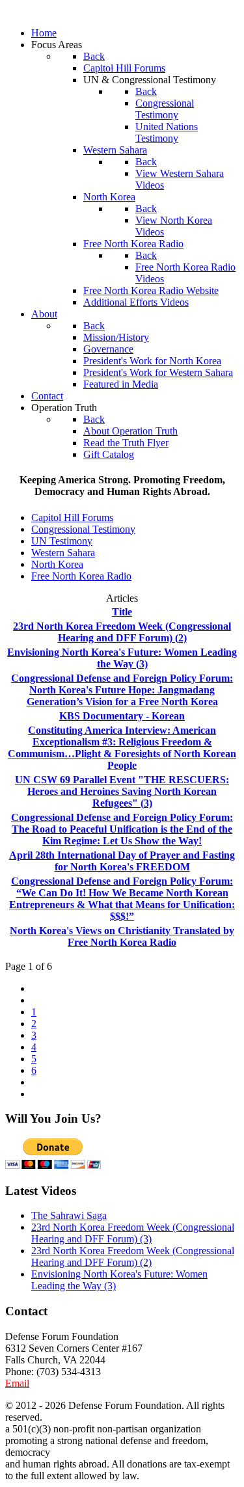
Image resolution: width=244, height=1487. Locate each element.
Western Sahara (63, 552)
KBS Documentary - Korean (122, 715)
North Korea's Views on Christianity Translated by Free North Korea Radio (122, 936)
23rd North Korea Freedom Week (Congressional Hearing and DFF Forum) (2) (122, 632)
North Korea (57, 564)
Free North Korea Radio (81, 576)
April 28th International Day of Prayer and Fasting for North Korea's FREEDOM (122, 861)
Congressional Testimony (83, 529)
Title (122, 611)
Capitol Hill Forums (72, 517)
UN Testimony (61, 540)
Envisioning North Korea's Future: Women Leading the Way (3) (122, 658)
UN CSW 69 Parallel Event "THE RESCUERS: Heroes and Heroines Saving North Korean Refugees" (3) (122, 791)
